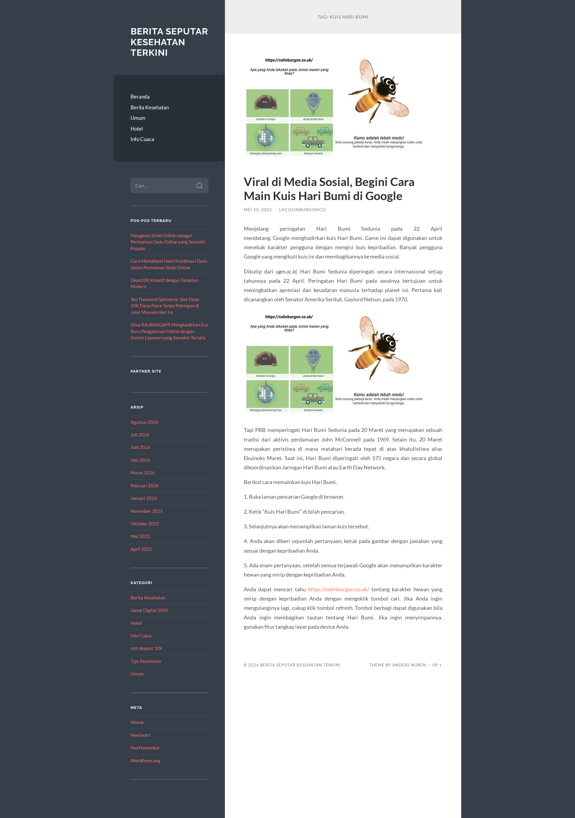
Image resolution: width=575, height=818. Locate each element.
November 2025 (147, 511)
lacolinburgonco (302, 209)
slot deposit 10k (146, 648)
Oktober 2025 (145, 523)
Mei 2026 (140, 460)
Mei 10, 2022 (258, 209)
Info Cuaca (142, 139)
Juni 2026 (140, 447)
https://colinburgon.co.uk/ (338, 589)
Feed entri (140, 735)
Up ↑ (437, 665)
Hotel (137, 129)
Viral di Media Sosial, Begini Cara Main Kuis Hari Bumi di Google (329, 188)
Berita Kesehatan (150, 107)
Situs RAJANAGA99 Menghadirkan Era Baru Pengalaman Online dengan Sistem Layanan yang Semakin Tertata (169, 331)
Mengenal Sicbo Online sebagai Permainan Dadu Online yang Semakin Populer (168, 242)
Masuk (137, 722)
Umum (138, 118)
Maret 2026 (143, 472)
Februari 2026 (145, 485)
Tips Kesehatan (146, 661)
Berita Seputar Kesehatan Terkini (169, 42)
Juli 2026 (140, 434)
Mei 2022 (140, 536)
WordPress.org (145, 760)
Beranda (140, 96)
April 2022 (141, 549)
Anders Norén (409, 665)
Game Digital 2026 (149, 610)
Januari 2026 (144, 498)
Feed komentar (145, 747)
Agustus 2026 (144, 422)
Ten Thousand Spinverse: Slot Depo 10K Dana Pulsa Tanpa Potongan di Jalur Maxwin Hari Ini (165, 306)
